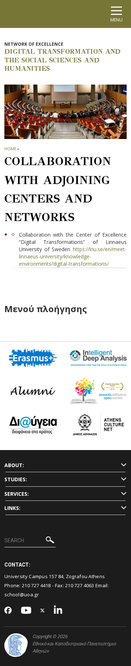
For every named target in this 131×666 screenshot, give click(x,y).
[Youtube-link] (26, 611)
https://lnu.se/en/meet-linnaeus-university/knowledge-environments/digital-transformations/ (73, 256)
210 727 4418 (36, 585)
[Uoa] (16, 645)
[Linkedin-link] (58, 611)
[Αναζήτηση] (50, 541)
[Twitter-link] (42, 610)
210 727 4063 (79, 585)
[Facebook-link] (8, 611)
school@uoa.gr (21, 594)
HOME (10, 148)
